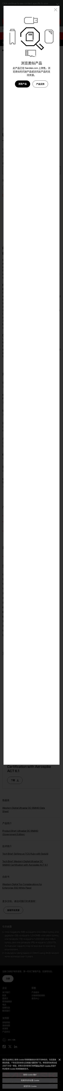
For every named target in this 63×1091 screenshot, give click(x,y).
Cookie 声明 (49, 1066)
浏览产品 (22, 84)
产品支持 (40, 84)
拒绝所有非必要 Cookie (30, 1080)
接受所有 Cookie (30, 1086)
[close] (55, 10)
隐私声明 (39, 1066)
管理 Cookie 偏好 (30, 1074)
